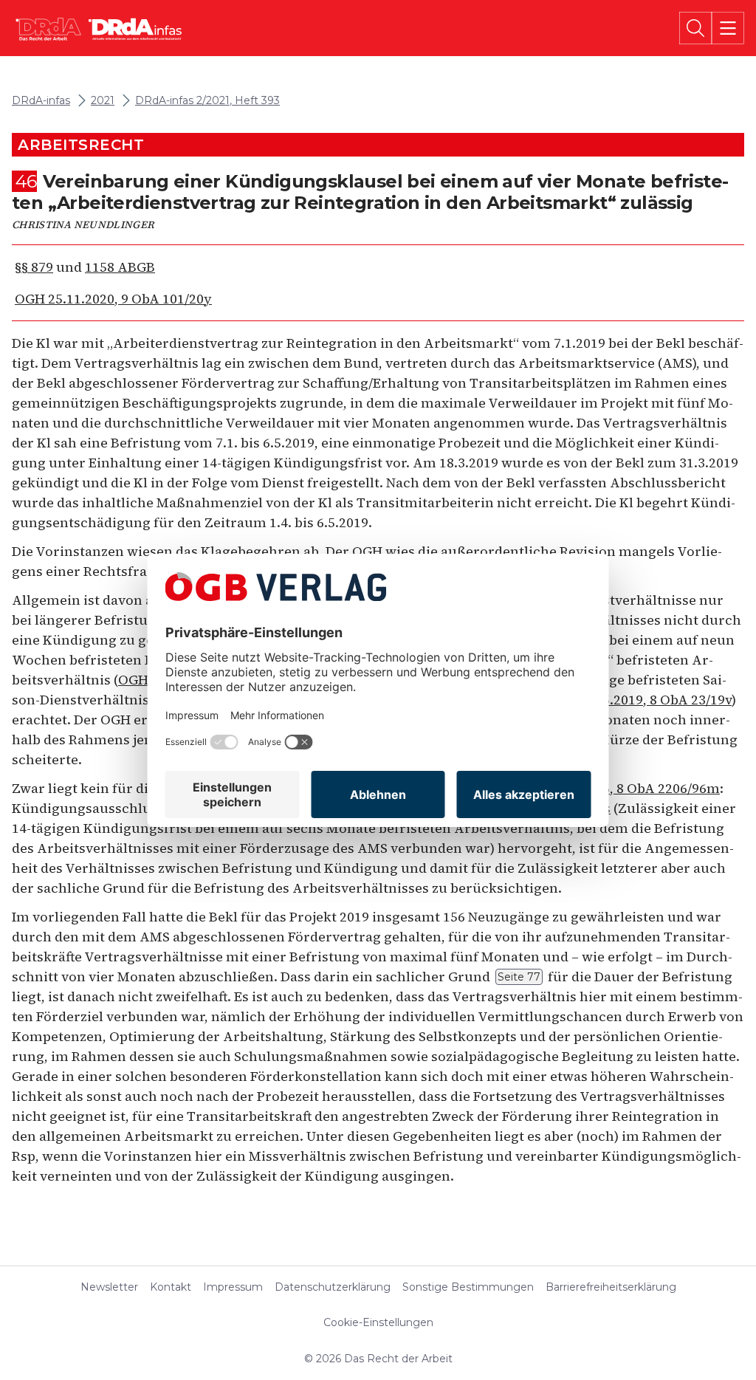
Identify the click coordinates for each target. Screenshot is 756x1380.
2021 (102, 101)
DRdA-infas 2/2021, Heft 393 (207, 101)
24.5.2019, (641, 699)
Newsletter (109, 1287)
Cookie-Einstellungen (378, 1322)
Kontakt (170, 1287)
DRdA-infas (41, 101)
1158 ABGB (120, 267)
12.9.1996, (619, 788)
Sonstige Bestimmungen (468, 1287)
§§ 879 (34, 267)
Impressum (233, 1287)
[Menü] (728, 28)
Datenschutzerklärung (333, 1287)
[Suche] (695, 28)
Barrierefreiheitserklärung (611, 1287)
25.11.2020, (113, 298)
